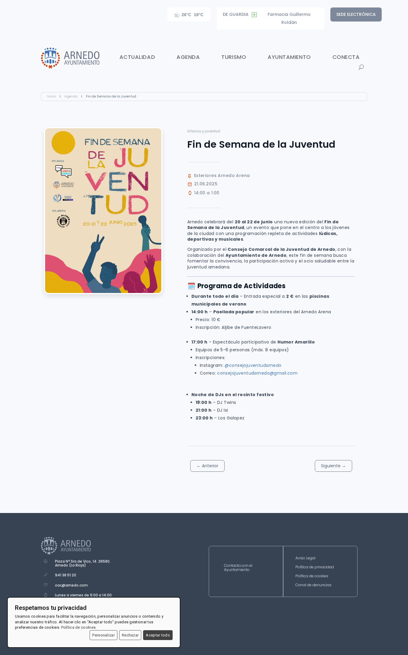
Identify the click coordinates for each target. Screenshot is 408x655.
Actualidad (137, 57)
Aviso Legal (305, 558)
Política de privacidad (314, 567)
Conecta (346, 57)
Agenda (188, 57)
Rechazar (130, 635)
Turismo (233, 57)
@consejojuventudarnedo (253, 365)
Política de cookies (311, 576)
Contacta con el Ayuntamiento (238, 568)
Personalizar (103, 635)
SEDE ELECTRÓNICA (356, 14)
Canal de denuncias (313, 585)
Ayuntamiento (289, 57)
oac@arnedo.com (71, 585)
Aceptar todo (158, 635)
